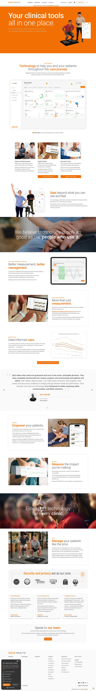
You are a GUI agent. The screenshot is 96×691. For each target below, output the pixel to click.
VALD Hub (50, 676)
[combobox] (17, 661)
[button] (11, 687)
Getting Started (78, 664)
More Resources (65, 672)
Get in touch (48, 639)
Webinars (63, 667)
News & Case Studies (66, 658)
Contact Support (78, 666)
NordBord (50, 667)
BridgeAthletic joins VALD (53, 5)
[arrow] (4, 390)
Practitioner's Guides (66, 661)
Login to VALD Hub (83, 685)
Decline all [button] (15, 684)
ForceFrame (51, 663)
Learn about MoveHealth (48, 176)
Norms (49, 674)
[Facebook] (85, 682)
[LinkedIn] (83, 682)
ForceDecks (51, 661)
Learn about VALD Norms (70, 176)
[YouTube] (79, 682)
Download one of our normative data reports (48, 362)
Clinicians (44, 2)
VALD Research (65, 665)
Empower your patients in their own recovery (63, 311)
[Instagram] (81, 682)
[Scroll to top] (93, 688)
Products (51, 2)
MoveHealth (51, 672)
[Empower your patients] (64, 433)
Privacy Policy (84, 689)
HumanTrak (50, 665)
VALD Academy (65, 663)
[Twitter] (87, 682)
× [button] (19, 661)
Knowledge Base (78, 662)
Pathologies (37, 2)
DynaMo (50, 658)
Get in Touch (80, 2)
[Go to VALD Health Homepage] (14, 2)
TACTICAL (25, 685)
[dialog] (11, 674)
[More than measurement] (31, 308)
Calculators (64, 669)
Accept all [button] (6, 684)
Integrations (51, 678)
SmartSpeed (51, 669)
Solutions (30, 2)
